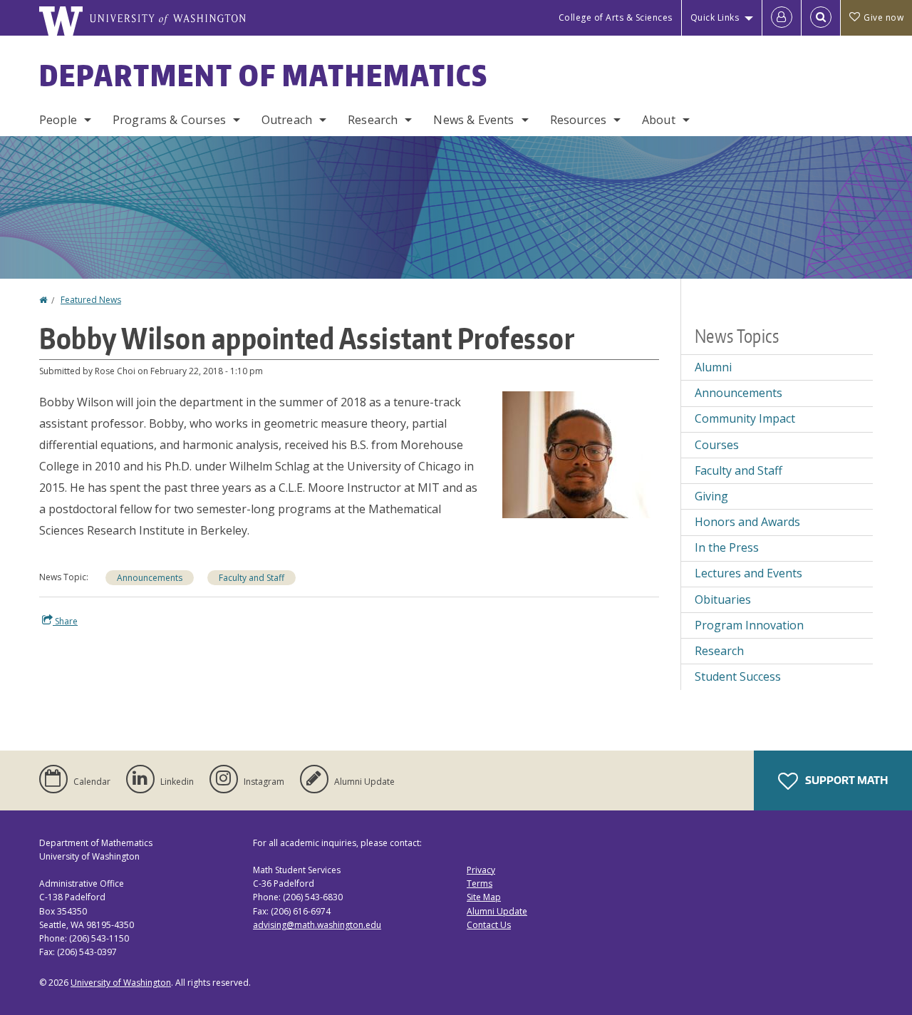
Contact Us (489, 925)
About (658, 120)
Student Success (738, 676)
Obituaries (723, 599)
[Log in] (781, 18)
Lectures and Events (748, 573)
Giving (711, 496)
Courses (717, 445)
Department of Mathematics (263, 75)
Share (65, 621)
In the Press (727, 547)
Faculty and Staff (251, 578)
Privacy (481, 870)
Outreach (286, 120)
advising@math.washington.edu (317, 925)
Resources (578, 120)
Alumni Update (497, 911)
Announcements (149, 578)
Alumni (713, 367)
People (58, 120)
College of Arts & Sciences (616, 17)
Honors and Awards (747, 522)
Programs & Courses (169, 120)
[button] (580, 453)
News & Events (473, 120)
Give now (883, 17)
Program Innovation (749, 625)
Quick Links (715, 17)
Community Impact (745, 418)
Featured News (91, 300)
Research (373, 120)
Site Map (484, 897)
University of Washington (121, 983)
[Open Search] (821, 18)
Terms (479, 883)
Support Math (845, 780)
